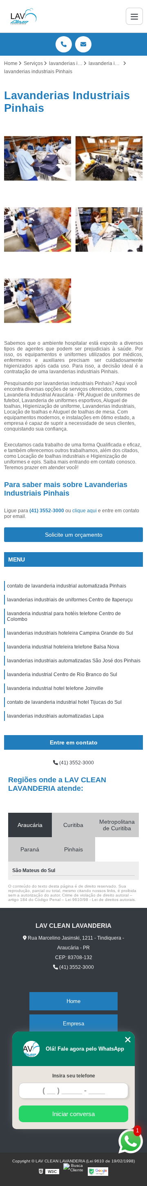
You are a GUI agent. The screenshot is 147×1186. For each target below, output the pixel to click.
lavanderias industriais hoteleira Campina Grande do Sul (70, 633)
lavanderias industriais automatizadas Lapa (55, 716)
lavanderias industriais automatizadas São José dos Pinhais (73, 661)
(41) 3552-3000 (47, 511)
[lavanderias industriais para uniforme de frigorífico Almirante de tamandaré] (37, 300)
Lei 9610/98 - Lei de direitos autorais (100, 899)
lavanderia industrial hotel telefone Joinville (55, 688)
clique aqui (84, 511)
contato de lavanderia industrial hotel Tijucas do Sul (64, 702)
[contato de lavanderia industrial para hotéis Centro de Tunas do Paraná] (37, 229)
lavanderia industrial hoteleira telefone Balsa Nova (63, 647)
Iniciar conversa (73, 1113)
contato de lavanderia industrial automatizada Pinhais (66, 586)
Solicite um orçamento (73, 534)
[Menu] (134, 16)
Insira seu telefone (73, 1076)
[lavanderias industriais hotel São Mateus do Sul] (109, 229)
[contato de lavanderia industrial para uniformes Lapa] (109, 158)
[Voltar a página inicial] (23, 16)
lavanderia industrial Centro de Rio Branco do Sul (62, 674)
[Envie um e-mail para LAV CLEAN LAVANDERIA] (83, 44)
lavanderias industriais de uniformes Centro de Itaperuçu (70, 600)
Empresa (73, 1024)
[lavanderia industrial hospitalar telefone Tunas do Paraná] (37, 158)
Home (73, 1001)
